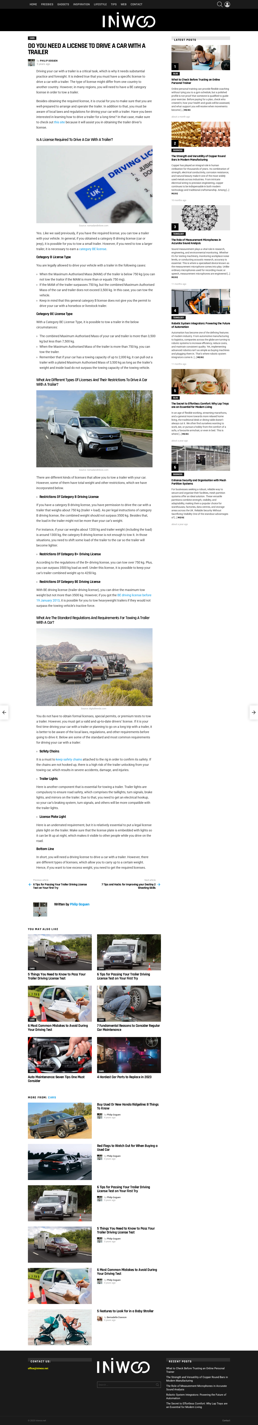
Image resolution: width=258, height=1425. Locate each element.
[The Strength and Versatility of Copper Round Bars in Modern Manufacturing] (200, 134)
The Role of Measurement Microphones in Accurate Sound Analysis (196, 241)
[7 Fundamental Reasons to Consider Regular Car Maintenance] (129, 1004)
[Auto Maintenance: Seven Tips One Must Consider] (60, 1055)
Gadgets (63, 4)
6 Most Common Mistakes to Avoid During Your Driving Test (58, 1027)
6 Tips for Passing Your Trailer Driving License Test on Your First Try (123, 976)
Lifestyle (100, 4)
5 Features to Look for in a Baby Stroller (125, 1311)
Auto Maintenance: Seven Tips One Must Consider (56, 1079)
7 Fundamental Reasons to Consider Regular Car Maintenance (128, 1027)
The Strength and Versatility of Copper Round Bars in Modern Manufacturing (198, 157)
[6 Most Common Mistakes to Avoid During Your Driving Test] (60, 1004)
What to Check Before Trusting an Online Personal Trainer (195, 81)
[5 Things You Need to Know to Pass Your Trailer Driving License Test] (60, 952)
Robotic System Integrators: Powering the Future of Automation (200, 325)
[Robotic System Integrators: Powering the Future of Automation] (200, 301)
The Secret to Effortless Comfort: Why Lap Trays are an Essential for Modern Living (200, 405)
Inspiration (81, 4)
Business (177, 150)
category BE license (92, 249)
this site (59, 122)
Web (124, 4)
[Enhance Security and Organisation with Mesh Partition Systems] (200, 458)
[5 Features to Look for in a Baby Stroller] (60, 1327)
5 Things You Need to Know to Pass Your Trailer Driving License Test (56, 976)
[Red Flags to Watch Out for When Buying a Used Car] (60, 1162)
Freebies (47, 4)
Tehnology (178, 234)
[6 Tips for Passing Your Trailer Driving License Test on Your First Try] (129, 952)
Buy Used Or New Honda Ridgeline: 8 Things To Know (127, 1106)
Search (157, 1385)
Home (33, 4)
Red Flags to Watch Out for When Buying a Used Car (127, 1147)
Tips (114, 4)
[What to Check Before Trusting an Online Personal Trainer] (200, 57)
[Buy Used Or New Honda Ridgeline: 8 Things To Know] (60, 1121)
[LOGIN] (227, 4)
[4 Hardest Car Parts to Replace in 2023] (129, 1055)
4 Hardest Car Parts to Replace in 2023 (124, 1077)
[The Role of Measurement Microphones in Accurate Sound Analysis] (200, 217)
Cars (32, 968)
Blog (175, 73)
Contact (136, 4)
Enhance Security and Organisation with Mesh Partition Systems (198, 482)
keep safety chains (69, 759)
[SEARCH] (220, 4)
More (187, 110)
